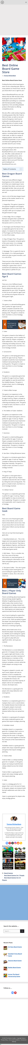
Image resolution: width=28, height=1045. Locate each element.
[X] (12, 843)
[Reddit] (18, 843)
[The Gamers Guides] (2, 2)
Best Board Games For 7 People (14, 875)
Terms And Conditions (14, 1040)
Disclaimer (23, 1040)
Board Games (8, 873)
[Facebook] (7, 843)
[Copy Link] (21, 843)
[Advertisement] (14, 19)
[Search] (22, 931)
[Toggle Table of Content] (20, 169)
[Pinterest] (9, 843)
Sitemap (14, 1041)
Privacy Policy (4, 1040)
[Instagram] (15, 843)
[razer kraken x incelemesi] (14, 1044)
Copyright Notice (21, 1038)
